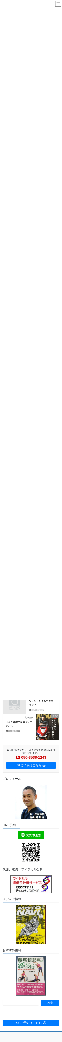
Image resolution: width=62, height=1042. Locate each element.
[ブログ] (47, 726)
